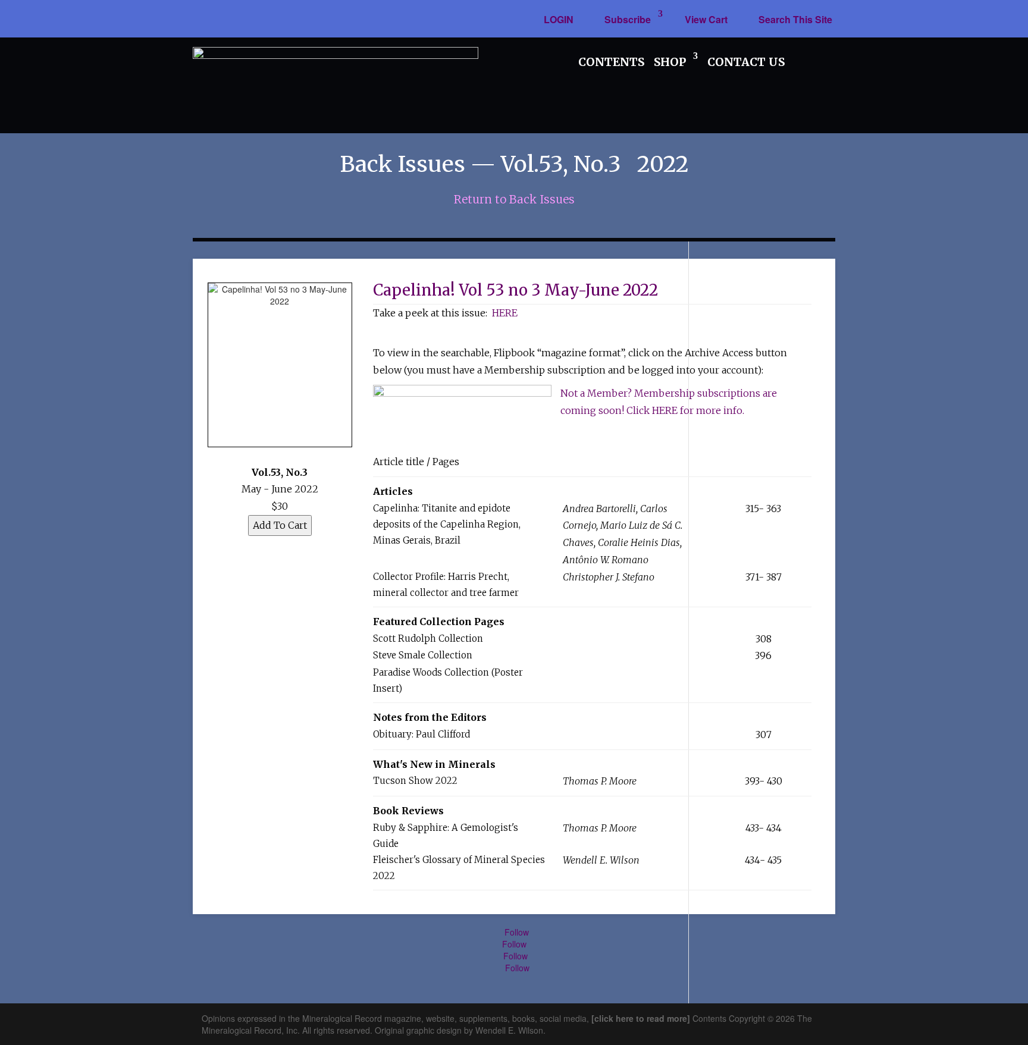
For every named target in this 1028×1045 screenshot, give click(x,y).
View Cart (706, 19)
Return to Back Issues (514, 199)
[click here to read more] (641, 1018)
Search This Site (795, 19)
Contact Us (746, 62)
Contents (611, 62)
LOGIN (558, 19)
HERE (505, 313)
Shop (670, 62)
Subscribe (627, 19)
